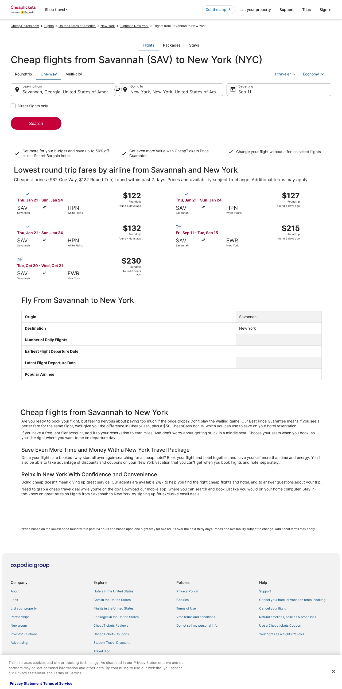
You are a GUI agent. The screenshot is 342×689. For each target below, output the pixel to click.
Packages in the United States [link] (116, 617)
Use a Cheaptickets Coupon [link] (280, 625)
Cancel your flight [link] (272, 608)
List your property (255, 9)
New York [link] (107, 26)
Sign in (325, 9)
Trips (306, 9)
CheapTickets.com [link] (25, 26)
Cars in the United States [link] (112, 600)
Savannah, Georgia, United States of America (68, 91)
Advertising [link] (19, 643)
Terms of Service (57, 683)
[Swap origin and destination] (118, 89)
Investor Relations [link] (24, 634)
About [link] (15, 591)
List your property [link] (24, 608)
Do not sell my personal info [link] (196, 625)
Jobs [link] (14, 600)
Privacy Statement (26, 683)
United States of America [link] (77, 26)
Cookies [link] (182, 600)
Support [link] (265, 591)
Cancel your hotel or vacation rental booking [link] (292, 600)
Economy (311, 74)
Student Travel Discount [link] (112, 643)
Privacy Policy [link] (187, 591)
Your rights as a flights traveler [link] (281, 634)
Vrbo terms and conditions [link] (195, 617)
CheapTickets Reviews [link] (111, 625)
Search (36, 123)
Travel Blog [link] (102, 651)
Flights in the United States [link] (114, 608)
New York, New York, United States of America (176, 91)
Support (286, 9)
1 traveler (282, 74)
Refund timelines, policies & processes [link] (287, 617)
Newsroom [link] (19, 625)
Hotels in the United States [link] (113, 591)
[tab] (148, 45)
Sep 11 (244, 91)
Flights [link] (49, 26)
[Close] (333, 671)
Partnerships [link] (20, 617)
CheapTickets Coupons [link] (111, 634)
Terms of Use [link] (186, 608)
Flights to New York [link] (134, 26)
